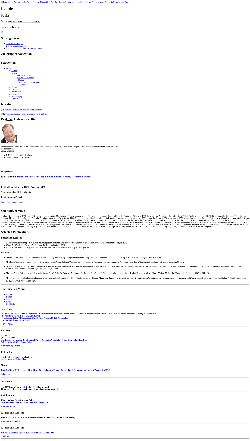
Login (8, 301)
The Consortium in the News (28, 82)
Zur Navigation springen (16, 46)
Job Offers (21, 85)
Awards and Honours (25, 78)
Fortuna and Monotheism (11, 202)
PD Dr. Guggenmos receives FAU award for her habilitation (27, 432)
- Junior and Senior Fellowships (15, 320)
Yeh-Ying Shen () (44, 341)
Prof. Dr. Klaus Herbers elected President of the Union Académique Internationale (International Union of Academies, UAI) (55, 370)
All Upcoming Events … (11, 346)
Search (9, 297)
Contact (14, 99)
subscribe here (13, 389)
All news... (5, 374)
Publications (16, 92)
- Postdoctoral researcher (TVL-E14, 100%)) (20, 316)
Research (15, 89)
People (14, 87)
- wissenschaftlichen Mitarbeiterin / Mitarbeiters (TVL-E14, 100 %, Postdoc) (34, 318)
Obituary (20, 80)
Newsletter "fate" (24, 75)
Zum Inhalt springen (14, 43)
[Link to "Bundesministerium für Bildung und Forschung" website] (21, 110)
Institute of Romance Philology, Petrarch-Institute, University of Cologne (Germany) (54, 177)
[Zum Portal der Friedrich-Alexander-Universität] (24, 114)
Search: (4, 21)
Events (14, 71)
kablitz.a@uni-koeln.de (22, 155)
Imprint (9, 294)
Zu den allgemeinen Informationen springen (24, 48)
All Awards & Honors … (12, 421)
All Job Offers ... (8, 324)
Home (8, 68)
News (13, 73)
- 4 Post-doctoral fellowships (13, 359)
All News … (6, 436)
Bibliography (16, 96)
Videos (14, 94)
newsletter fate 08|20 (29, 387)
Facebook (10, 304)
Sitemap (9, 299)
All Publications (8, 406)
